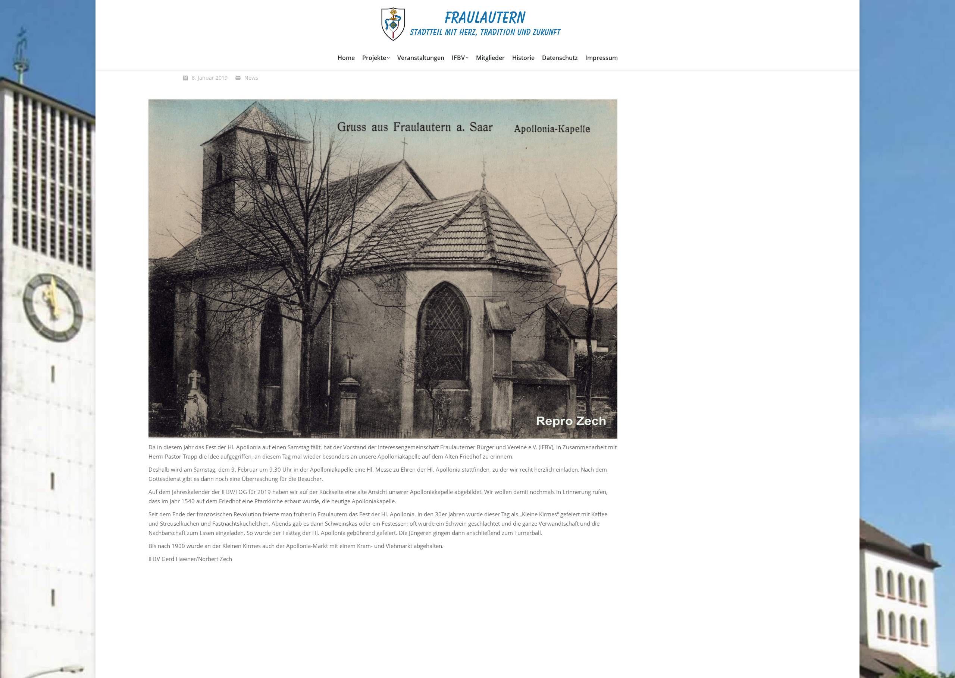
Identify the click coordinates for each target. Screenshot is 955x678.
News (251, 77)
